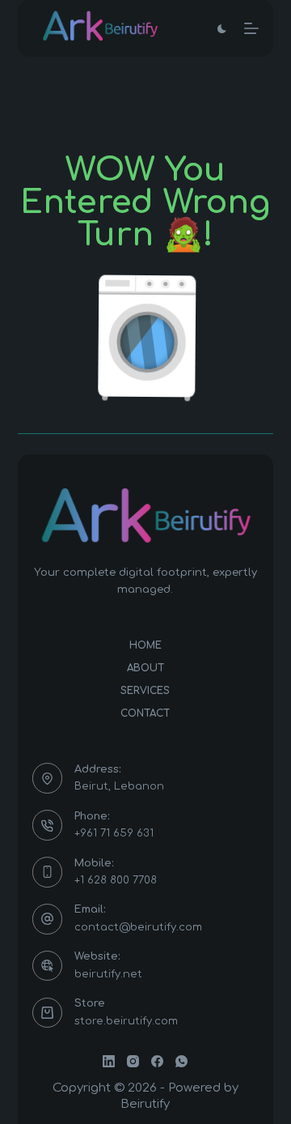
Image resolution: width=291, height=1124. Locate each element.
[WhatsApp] (181, 1061)
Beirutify (145, 1104)
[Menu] (251, 28)
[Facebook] (157, 1061)
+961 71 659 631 (114, 833)
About (145, 668)
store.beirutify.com (126, 1021)
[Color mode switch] (222, 29)
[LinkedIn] (109, 1061)
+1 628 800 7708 (115, 880)
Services (145, 690)
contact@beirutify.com (138, 927)
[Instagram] (133, 1061)
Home (145, 645)
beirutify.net (108, 974)
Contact (145, 713)
